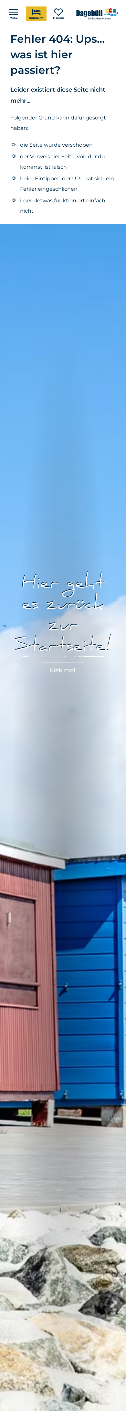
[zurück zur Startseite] (98, 14)
